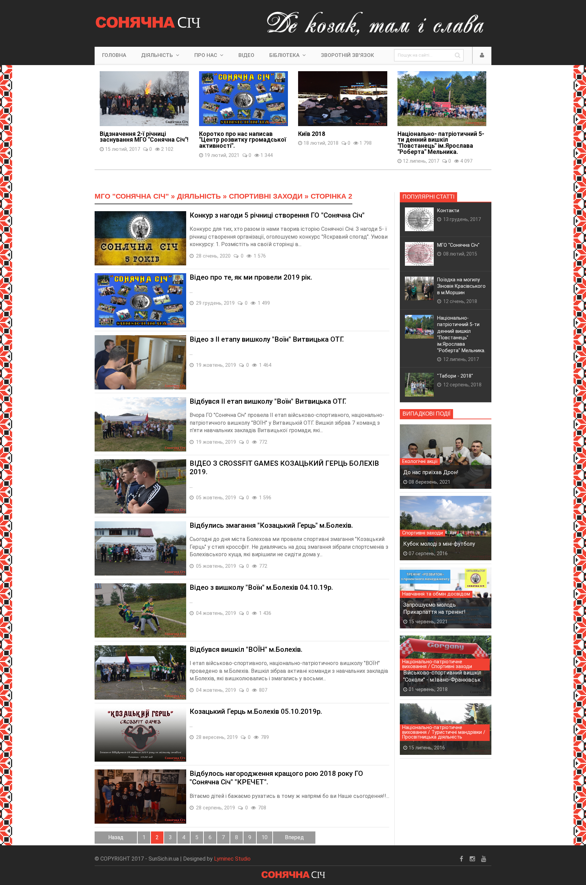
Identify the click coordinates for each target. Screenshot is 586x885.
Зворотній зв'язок (347, 55)
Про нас (206, 55)
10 (264, 837)
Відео (246, 55)
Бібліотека (285, 55)
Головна (114, 55)
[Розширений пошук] (457, 55)
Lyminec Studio (232, 859)
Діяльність (157, 55)
